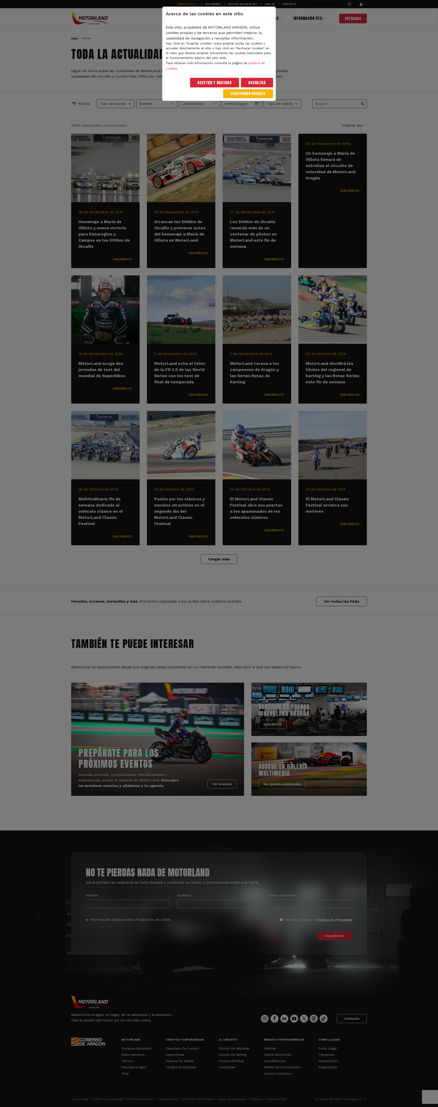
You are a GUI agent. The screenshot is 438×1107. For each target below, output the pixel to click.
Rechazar (257, 82)
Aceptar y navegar (215, 82)
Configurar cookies (248, 93)
